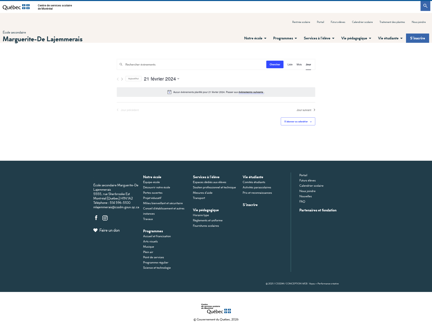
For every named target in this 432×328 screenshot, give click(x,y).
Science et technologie (157, 267)
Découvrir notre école (156, 187)
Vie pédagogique (206, 209)
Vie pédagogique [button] (354, 38)
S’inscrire (417, 38)
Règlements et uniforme (208, 220)
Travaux (148, 219)
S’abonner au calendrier (296, 121)
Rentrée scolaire (301, 22)
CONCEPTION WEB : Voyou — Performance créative (312, 283)
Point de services (153, 257)
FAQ (302, 201)
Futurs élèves (338, 22)
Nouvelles (305, 196)
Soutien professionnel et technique (214, 187)
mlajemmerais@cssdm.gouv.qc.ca (116, 207)
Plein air (148, 252)
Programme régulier (155, 262)
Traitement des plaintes (390, 22)
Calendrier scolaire (362, 22)
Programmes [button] (283, 38)
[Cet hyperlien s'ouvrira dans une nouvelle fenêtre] (16, 7)
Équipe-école (151, 182)
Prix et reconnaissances (257, 193)
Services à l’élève (206, 176)
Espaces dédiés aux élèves (209, 182)
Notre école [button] (253, 38)
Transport (199, 198)
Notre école (152, 176)
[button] (264, 38)
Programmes (153, 230)
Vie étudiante (253, 176)
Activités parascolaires (257, 187)
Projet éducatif (152, 198)
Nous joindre (419, 22)
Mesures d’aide (202, 193)
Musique (148, 246)
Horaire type (201, 215)
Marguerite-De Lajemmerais (43, 38)
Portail (320, 22)
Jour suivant (304, 110)
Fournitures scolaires (206, 226)
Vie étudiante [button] (388, 38)
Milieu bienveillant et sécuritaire (163, 203)
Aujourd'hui (133, 78)
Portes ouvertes (153, 193)
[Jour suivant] (122, 79)
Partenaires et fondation (317, 210)
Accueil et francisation (157, 236)
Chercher (275, 64)
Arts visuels (150, 241)
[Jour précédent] (118, 79)
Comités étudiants (254, 182)
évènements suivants (251, 92)
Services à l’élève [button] (317, 38)
